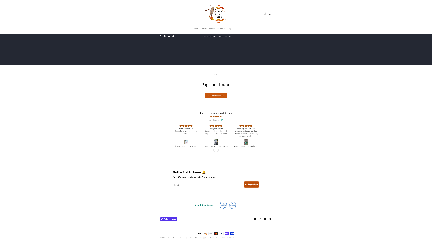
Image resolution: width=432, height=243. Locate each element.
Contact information (228, 237)
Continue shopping (216, 95)
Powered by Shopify (181, 238)
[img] (216, 116)
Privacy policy (204, 237)
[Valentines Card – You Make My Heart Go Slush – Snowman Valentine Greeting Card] (186, 142)
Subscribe (251, 184)
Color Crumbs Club (169, 238)
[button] (162, 13)
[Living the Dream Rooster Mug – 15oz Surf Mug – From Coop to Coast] (216, 142)
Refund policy (193, 237)
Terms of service (215, 237)
